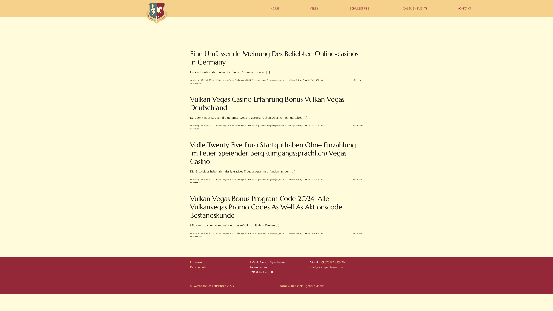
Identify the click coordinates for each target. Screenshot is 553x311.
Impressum (197, 262)
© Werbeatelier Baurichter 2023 (212, 286)
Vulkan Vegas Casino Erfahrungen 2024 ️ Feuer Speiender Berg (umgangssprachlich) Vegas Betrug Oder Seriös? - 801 (267, 80)
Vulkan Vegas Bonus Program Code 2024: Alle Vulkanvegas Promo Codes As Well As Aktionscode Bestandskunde (266, 206)
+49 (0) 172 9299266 (332, 262)
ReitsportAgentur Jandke (307, 286)
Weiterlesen (358, 80)
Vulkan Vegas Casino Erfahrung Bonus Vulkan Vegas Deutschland (267, 103)
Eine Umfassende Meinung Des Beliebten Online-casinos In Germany (274, 57)
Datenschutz (198, 267)
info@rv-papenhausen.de (326, 267)
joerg (196, 80)
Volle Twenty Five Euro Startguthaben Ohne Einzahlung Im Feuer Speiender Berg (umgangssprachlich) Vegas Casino (273, 153)
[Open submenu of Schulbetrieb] (371, 8)
